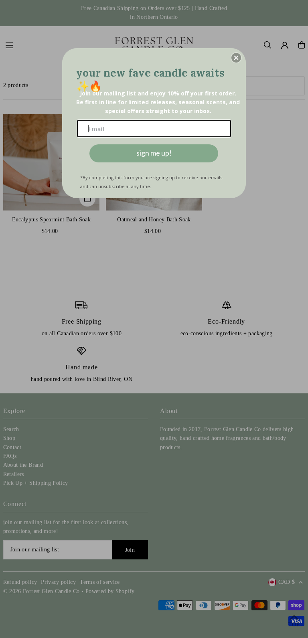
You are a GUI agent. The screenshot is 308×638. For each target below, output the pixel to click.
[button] (236, 58)
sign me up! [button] (154, 152)
